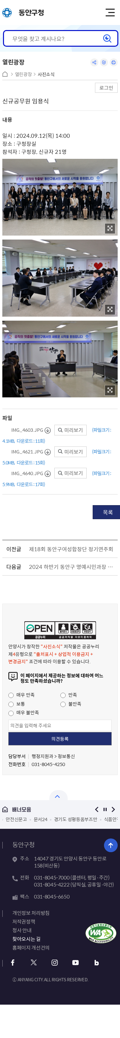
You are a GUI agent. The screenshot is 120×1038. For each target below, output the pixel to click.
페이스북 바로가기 (12, 963)
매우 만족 (25, 694)
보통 (20, 703)
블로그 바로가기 (96, 963)
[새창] (110, 229)
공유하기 (94, 62)
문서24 (40, 819)
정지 (105, 809)
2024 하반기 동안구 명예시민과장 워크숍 (72, 567)
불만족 (74, 703)
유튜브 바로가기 (75, 963)
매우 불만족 (27, 712)
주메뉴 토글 (110, 13)
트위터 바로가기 (33, 963)
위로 (111, 845)
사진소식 (46, 74)
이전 (97, 809)
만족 (72, 694)
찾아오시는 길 (26, 939)
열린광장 (23, 74)
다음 (113, 809)
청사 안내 (21, 930)
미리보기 (73, 430)
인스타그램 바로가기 (54, 963)
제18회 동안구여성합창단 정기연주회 (71, 549)
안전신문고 (16, 819)
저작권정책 (23, 921)
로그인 (106, 87)
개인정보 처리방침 (31, 913)
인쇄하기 (114, 62)
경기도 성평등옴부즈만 (75, 819)
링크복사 (104, 62)
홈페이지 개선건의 (31, 947)
